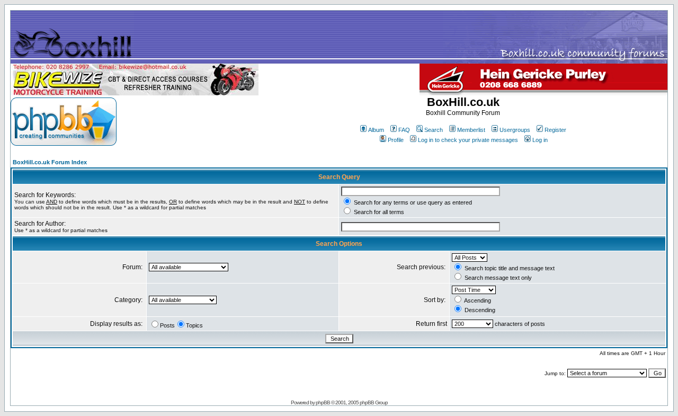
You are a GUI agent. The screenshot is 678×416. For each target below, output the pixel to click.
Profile (396, 140)
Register (555, 130)
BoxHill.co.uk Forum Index (50, 162)
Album (376, 130)
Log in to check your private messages (468, 140)
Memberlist (471, 130)
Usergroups (514, 130)
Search (433, 130)
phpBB (323, 402)
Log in (540, 140)
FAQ (404, 130)
